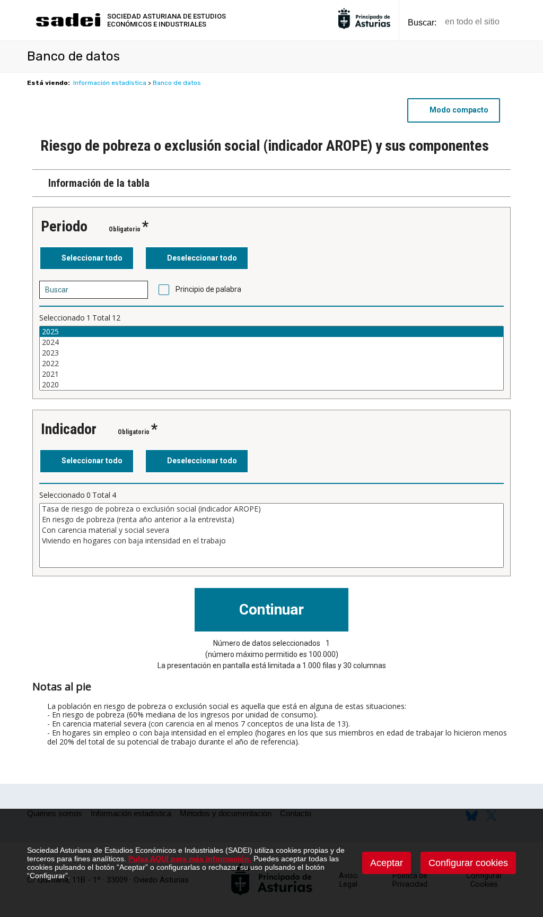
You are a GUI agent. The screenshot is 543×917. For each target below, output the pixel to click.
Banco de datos (177, 82)
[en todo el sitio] (526, 22)
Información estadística (109, 82)
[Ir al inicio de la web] (67, 25)
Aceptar (386, 863)
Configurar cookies (468, 863)
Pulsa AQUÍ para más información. (189, 858)
